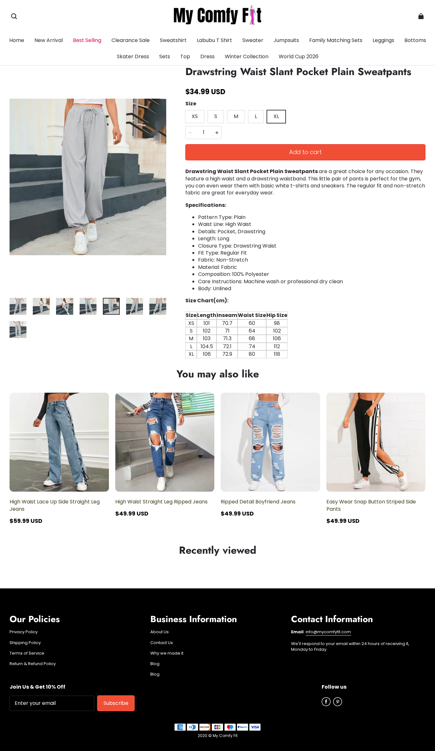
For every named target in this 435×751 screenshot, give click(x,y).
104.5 (207, 346)
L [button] (256, 116)
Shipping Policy (25, 643)
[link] (415, 40)
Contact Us (161, 643)
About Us (159, 632)
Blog (155, 664)
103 (206, 338)
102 (206, 330)
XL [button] (276, 116)
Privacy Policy (24, 632)
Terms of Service (27, 653)
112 (277, 346)
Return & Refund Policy (33, 664)
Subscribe (115, 703)
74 (252, 346)
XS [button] (195, 116)
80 (252, 354)
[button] (14, 16)
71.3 (227, 338)
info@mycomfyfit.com (328, 632)
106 (277, 338)
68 (252, 338)
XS (191, 323)
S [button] (215, 116)
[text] (305, 327)
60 (252, 323)
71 (227, 330)
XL (191, 354)
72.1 (227, 346)
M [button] (236, 116)
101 (206, 323)
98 (277, 323)
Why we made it (166, 653)
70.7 (227, 323)
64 (252, 330)
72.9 (227, 354)
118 (277, 354)
